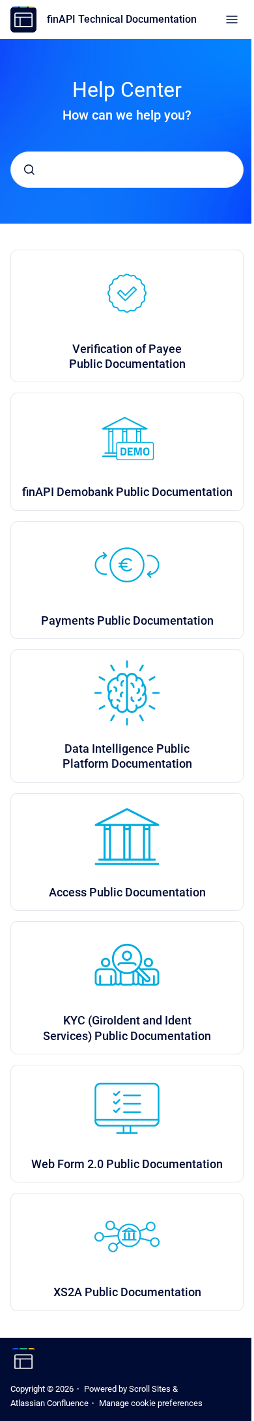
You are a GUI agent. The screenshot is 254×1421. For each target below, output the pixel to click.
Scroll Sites (150, 1389)
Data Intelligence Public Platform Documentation (127, 756)
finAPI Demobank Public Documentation (127, 492)
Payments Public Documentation (127, 620)
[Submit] (29, 169)
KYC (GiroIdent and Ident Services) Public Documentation (127, 1027)
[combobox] (127, 169)
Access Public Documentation (127, 892)
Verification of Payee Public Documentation (127, 356)
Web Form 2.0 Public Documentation (127, 1164)
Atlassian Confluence (49, 1403)
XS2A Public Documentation (127, 1292)
